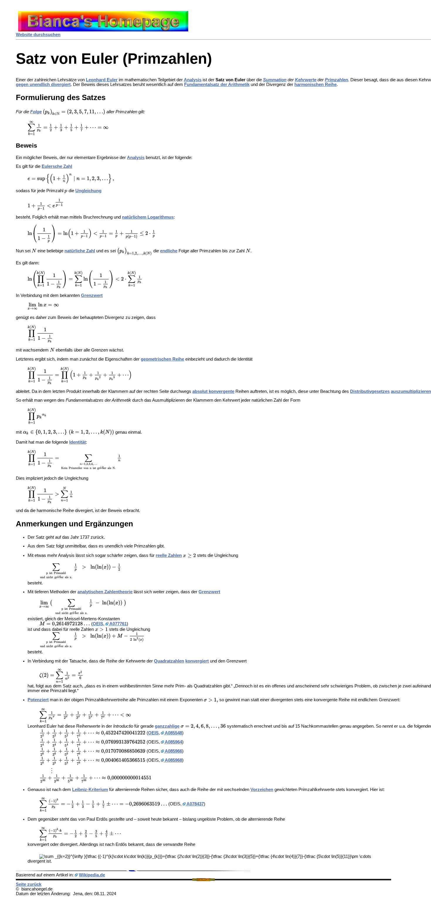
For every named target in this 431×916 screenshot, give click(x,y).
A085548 (173, 733)
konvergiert (197, 661)
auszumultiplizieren (411, 391)
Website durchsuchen (38, 34)
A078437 (195, 804)
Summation (274, 79)
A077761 (117, 623)
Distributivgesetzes (370, 391)
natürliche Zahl (80, 251)
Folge (36, 111)
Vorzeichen (261, 789)
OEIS (98, 623)
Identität (77, 442)
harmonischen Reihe (315, 84)
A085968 (173, 760)
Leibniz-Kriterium (90, 789)
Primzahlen (336, 79)
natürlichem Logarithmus (148, 217)
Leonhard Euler (102, 79)
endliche (168, 251)
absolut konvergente (213, 391)
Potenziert (38, 699)
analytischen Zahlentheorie (105, 591)
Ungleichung (88, 190)
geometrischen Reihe (162, 359)
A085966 (173, 751)
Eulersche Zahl (57, 166)
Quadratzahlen (169, 661)
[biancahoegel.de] (103, 30)
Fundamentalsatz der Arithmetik (217, 84)
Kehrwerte (305, 79)
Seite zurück (28, 884)
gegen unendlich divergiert (43, 84)
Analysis (192, 79)
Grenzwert (92, 295)
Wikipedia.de (92, 875)
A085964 (173, 742)
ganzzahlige (167, 726)
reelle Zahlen (169, 555)
